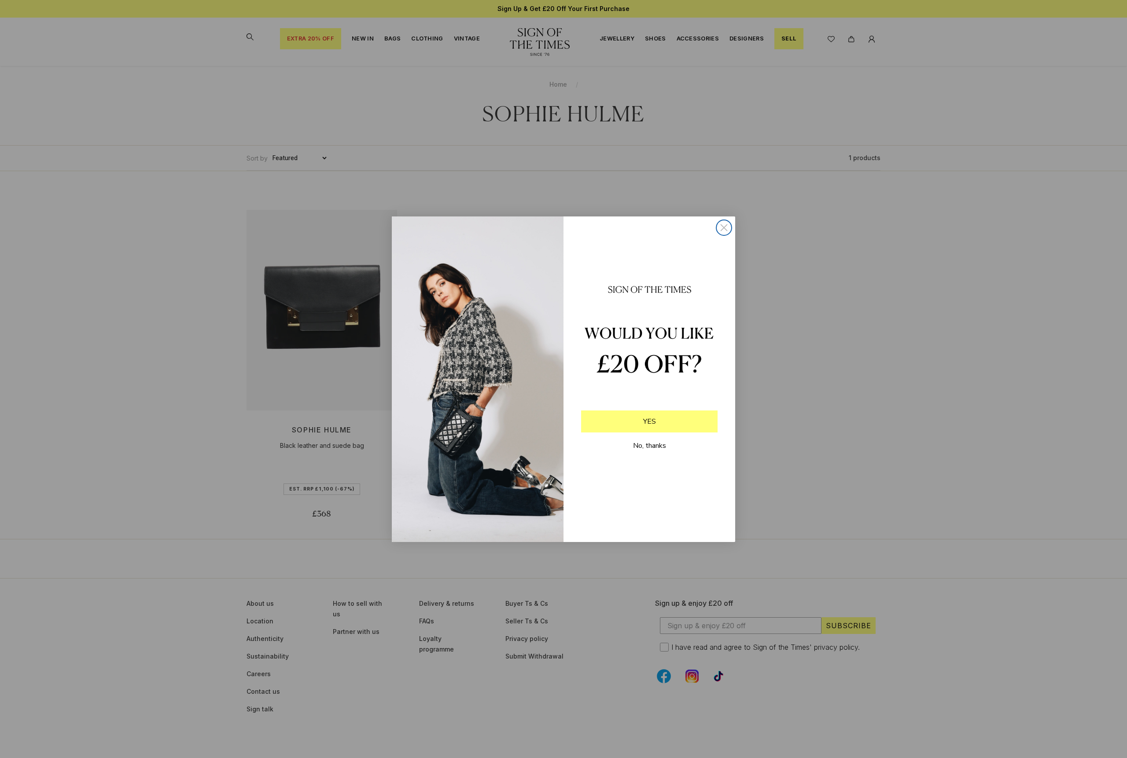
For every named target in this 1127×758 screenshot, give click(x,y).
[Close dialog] (724, 227)
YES (649, 421)
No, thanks (649, 445)
